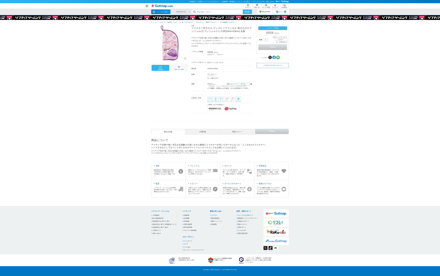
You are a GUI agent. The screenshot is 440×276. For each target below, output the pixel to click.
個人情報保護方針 (158, 218)
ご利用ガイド (201, 1)
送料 (158, 166)
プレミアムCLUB (258, 1)
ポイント (228, 166)
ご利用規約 (155, 215)
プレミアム (194, 166)
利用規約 (192, 1)
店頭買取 (214, 224)
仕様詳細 (202, 132)
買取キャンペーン (216, 221)
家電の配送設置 (243, 233)
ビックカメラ (188, 241)
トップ (155, 22)
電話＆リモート (243, 224)
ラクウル (214, 215)
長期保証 (262, 166)
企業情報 (186, 221)
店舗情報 (225, 1)
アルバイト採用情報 (190, 230)
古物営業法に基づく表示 (160, 227)
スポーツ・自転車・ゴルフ (168, 22)
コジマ (186, 244)
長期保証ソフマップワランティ (248, 218)
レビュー (194, 184)
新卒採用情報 (188, 227)
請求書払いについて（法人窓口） (240, 1)
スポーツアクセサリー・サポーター (191, 22)
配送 (158, 184)
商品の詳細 (168, 132)
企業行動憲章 (188, 224)
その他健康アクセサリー (228, 22)
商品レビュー (237, 132)
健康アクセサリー (211, 22)
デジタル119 (242, 230)
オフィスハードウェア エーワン (194, 250)
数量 (261, 40)
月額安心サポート (243, 221)
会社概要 (186, 218)
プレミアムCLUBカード (245, 215)
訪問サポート (242, 227)
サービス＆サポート (213, 1)
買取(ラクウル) (265, 184)
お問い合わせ (270, 1)
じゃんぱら (187, 247)
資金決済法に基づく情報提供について (164, 224)
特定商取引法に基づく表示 (160, 221)
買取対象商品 (215, 218)
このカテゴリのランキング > (273, 65)
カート (282, 11)
